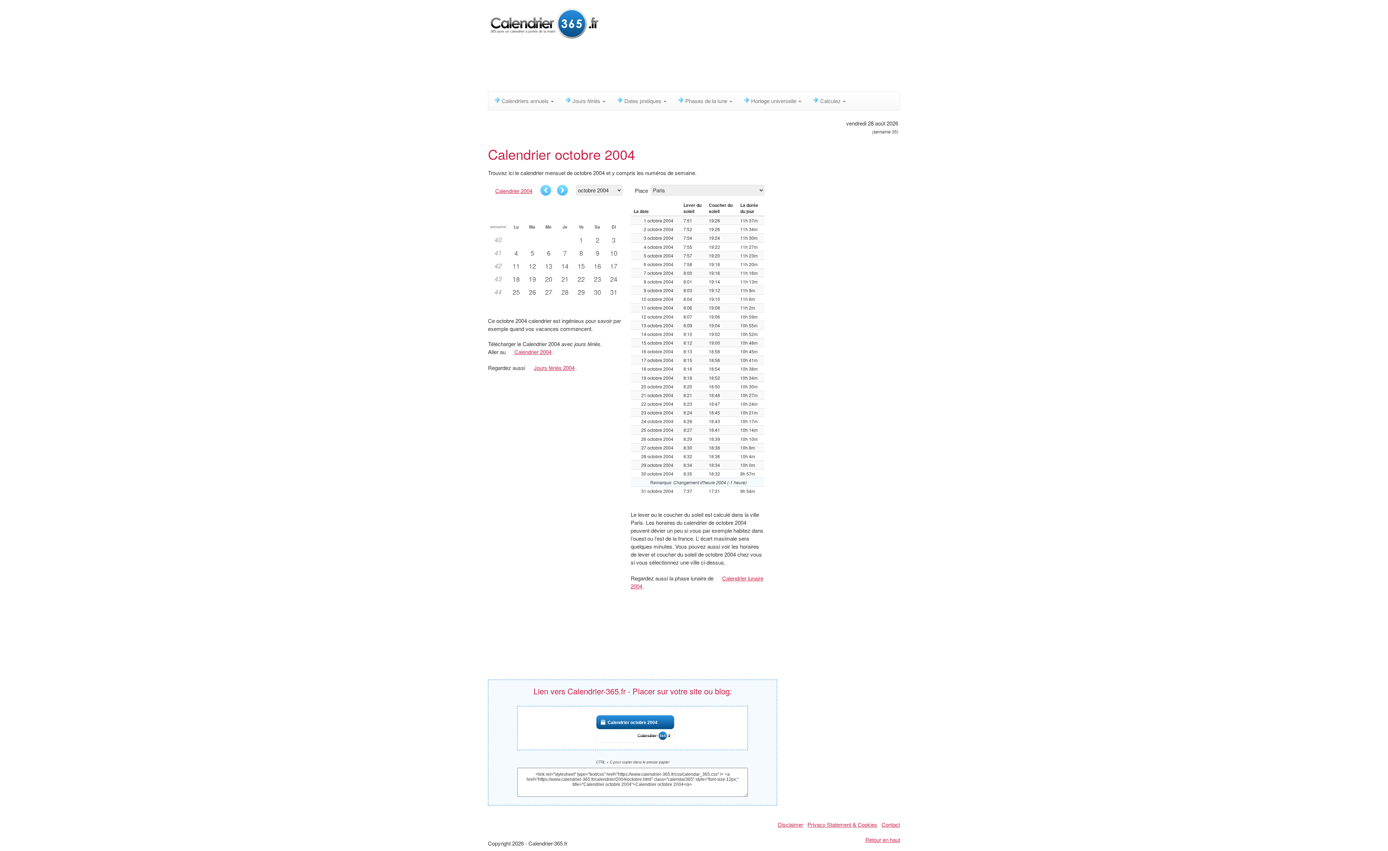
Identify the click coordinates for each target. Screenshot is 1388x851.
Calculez (831, 101)
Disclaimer (790, 824)
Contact (891, 824)
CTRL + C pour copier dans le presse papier (632, 762)
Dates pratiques (643, 101)
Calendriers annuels (526, 101)
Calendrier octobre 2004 (632, 722)
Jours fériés (587, 101)
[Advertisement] (663, 67)
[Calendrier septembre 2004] (545, 190)
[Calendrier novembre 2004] (562, 190)
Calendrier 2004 (513, 191)
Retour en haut (882, 839)
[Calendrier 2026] (544, 22)
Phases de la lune (707, 101)
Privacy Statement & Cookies (842, 824)
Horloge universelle (774, 101)
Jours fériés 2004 (554, 367)
